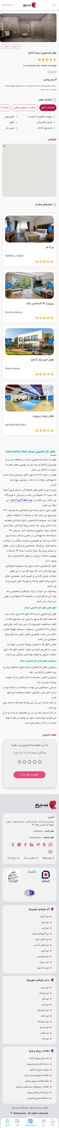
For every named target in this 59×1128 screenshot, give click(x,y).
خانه (52, 1125)
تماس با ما (29, 858)
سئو (31, 1107)
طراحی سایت (42, 1107)
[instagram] (51, 844)
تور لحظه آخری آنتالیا (21, 500)
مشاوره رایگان (30, 1125)
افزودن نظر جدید (29, 775)
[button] (50, 229)
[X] (44, 844)
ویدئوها (47, 858)
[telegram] (38, 844)
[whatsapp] (51, 851)
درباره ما (12, 858)
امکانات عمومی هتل (25, 108)
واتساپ (7, 1125)
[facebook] (26, 844)
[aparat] (19, 844)
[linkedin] (32, 844)
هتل (17, 1125)
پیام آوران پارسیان (19, 1107)
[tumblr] (13, 844)
